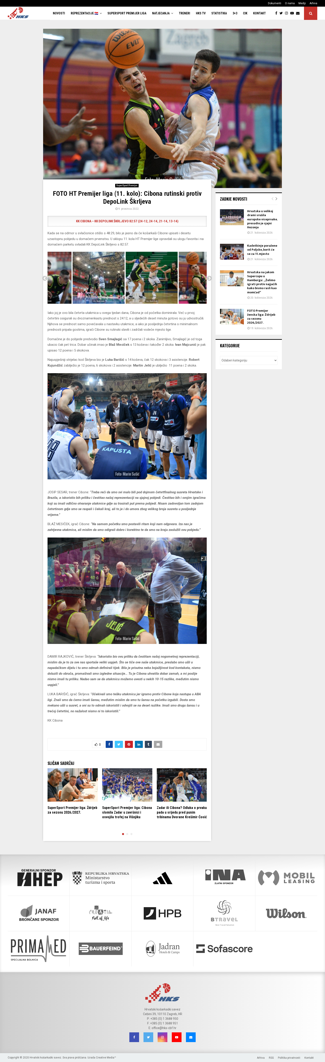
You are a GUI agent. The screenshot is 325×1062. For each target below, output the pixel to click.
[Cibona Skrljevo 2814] (127, 278)
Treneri (184, 13)
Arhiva (313, 3)
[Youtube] (293, 13)
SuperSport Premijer (127, 185)
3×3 (235, 13)
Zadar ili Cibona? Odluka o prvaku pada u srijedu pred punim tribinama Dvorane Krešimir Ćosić (182, 812)
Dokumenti (274, 3)
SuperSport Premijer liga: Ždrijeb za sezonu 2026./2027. (72, 810)
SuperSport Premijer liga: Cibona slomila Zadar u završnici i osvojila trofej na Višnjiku (127, 812)
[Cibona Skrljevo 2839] (180, 278)
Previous (45, 278)
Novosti (59, 13)
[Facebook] (277, 13)
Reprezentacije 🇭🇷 (84, 13)
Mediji (302, 3)
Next (209, 278)
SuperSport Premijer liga (126, 13)
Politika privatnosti (289, 1057)
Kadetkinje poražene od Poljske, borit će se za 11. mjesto (262, 249)
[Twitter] (282, 13)
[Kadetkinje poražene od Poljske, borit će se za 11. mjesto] (232, 252)
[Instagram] (287, 13)
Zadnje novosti (233, 199)
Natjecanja (161, 13)
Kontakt (259, 13)
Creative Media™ (106, 1057)
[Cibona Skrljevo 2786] (74, 278)
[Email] (299, 13)
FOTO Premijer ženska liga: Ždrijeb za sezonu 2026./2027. (261, 316)
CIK (245, 13)
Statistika (219, 13)
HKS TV (201, 13)
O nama (290, 3)
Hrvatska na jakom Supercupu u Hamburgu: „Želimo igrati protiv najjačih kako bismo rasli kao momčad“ (262, 282)
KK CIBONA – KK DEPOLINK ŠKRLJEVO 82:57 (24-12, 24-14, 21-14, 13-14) (127, 221)
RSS (271, 1057)
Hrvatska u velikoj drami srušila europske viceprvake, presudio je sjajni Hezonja (262, 219)
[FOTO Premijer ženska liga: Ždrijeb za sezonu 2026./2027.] (232, 317)
